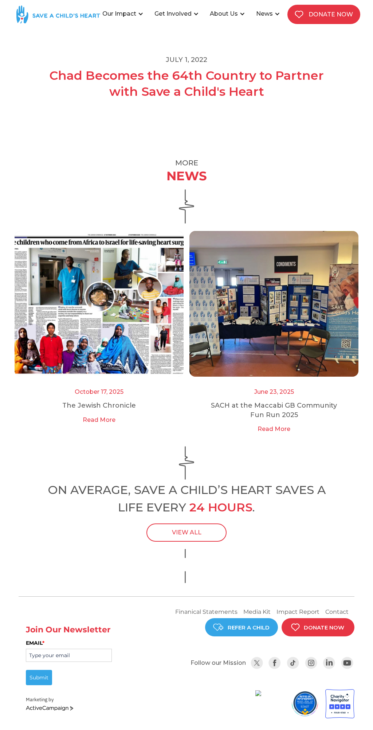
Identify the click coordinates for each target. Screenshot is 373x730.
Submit (39, 677)
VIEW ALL (186, 532)
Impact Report (297, 611)
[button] (125, 13)
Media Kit (257, 611)
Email (35, 643)
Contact (337, 611)
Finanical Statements (206, 611)
